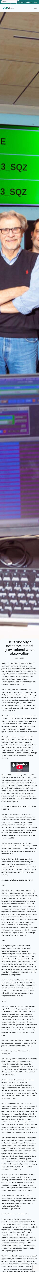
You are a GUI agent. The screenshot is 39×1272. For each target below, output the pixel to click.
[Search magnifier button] (18, 1)
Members (20, 2)
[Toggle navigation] (35, 8)
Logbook (29, 2)
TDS (35, 2)
